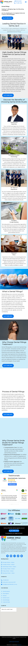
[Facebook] (11, 556)
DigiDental (19, 644)
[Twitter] (18, 556)
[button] (26, 2)
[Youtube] (21, 556)
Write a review (12, 484)
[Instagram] (14, 556)
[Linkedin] (7, 556)
